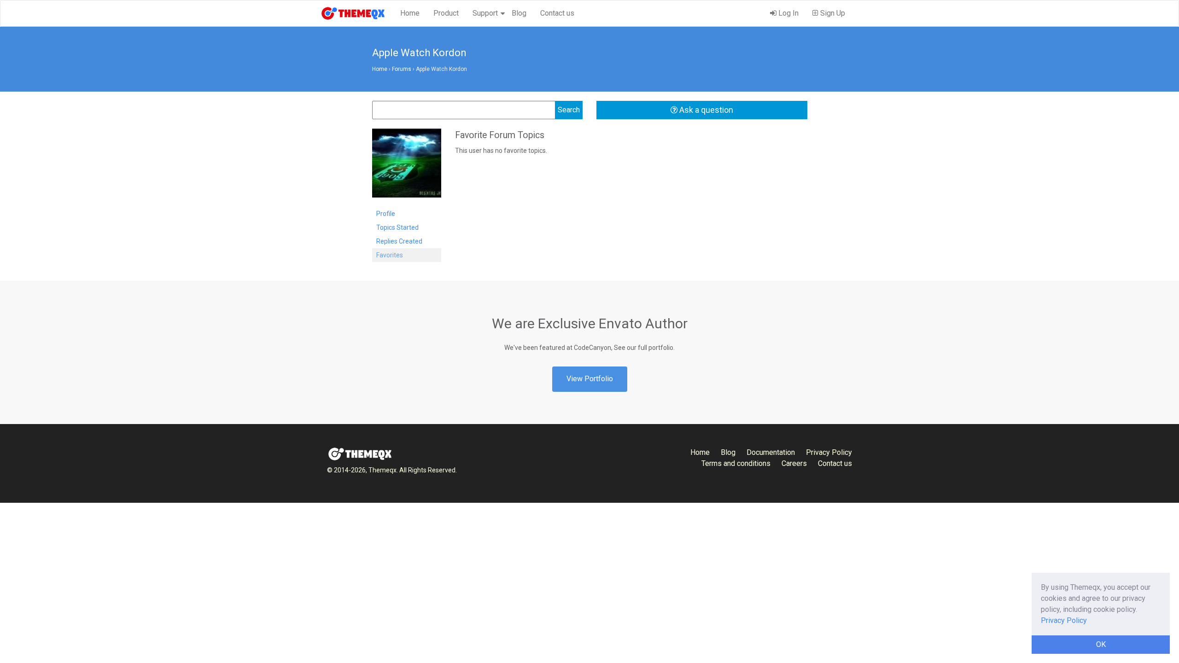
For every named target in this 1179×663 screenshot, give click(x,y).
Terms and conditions (735, 463)
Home (410, 13)
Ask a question (705, 110)
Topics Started (397, 227)
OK (1101, 644)
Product (446, 13)
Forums (401, 69)
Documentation (771, 452)
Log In (787, 13)
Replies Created (399, 241)
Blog (519, 13)
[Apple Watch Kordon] (406, 167)
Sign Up (831, 13)
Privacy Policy (829, 452)
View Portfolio (589, 378)
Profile (385, 213)
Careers (794, 463)
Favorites (389, 255)
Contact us (557, 13)
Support (485, 13)
